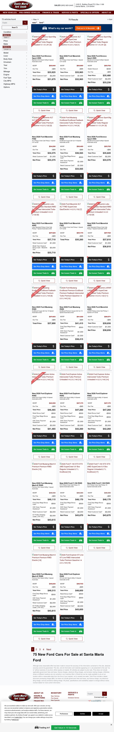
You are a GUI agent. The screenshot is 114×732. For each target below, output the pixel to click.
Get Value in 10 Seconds (65, 727)
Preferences (64, 714)
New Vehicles (55, 696)
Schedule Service (73, 698)
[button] (10, 12)
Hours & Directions (39, 697)
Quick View (45, 110)
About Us (38, 693)
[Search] (25, 23)
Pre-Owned (54, 698)
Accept (101, 714)
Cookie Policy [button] (18, 717)
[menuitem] (15, 35)
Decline (82, 714)
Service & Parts (73, 693)
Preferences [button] (15, 719)
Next (48, 649)
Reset (14, 27)
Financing (39, 701)
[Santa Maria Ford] (21, 5)
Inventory (56, 693)
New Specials (55, 700)
